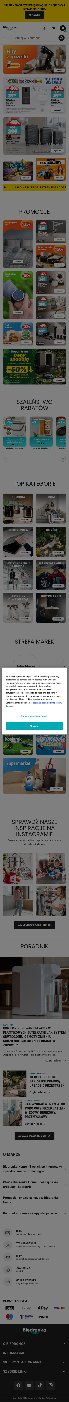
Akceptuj (34, 725)
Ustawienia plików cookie (34, 716)
